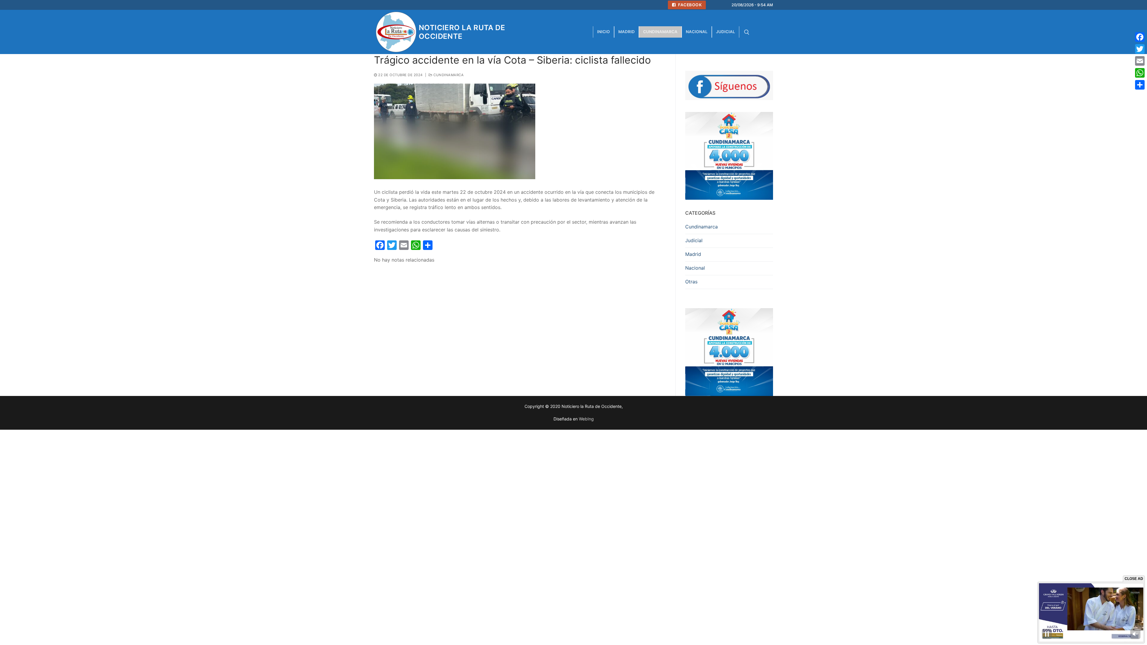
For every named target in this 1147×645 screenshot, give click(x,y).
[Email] (1140, 61)
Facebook (689, 4)
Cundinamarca (448, 75)
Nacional (695, 268)
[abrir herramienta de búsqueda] (746, 32)
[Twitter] (1140, 49)
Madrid (693, 254)
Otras (691, 282)
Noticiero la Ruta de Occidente (462, 32)
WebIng (586, 418)
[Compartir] (1140, 85)
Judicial (694, 240)
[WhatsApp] (1140, 73)
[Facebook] (1140, 37)
